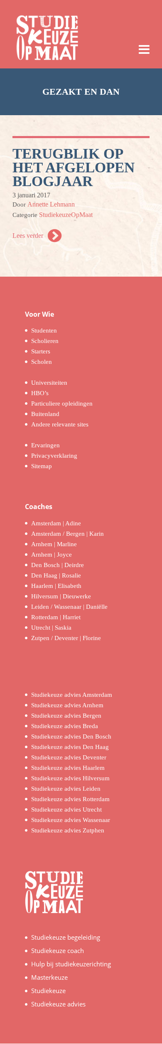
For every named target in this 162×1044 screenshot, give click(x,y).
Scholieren (45, 341)
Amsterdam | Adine (56, 523)
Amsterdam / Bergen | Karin (67, 533)
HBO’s (40, 393)
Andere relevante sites (59, 424)
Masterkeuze (49, 977)
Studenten (44, 330)
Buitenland (45, 414)
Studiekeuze (48, 990)
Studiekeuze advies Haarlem (68, 767)
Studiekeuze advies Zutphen (67, 830)
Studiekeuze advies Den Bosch (71, 736)
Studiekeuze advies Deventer (68, 757)
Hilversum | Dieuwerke (61, 596)
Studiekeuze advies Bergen (66, 715)
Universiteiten (49, 382)
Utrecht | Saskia (51, 627)
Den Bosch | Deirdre (57, 565)
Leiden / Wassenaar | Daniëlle (69, 606)
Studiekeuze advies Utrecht (66, 809)
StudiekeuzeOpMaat (66, 214)
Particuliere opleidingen (62, 403)
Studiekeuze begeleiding (65, 937)
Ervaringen (45, 445)
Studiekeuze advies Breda (64, 726)
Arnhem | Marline (54, 544)
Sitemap (41, 466)
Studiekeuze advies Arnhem (67, 705)
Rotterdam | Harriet (56, 617)
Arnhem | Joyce (51, 554)
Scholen (41, 361)
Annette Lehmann (51, 204)
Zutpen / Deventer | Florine (66, 638)
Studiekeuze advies (58, 1004)
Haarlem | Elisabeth (56, 586)
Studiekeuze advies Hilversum (70, 778)
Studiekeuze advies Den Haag (70, 747)
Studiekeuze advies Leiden (66, 788)
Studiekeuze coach (57, 950)
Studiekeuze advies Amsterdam (71, 694)
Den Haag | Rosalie (56, 575)
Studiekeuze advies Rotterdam (70, 799)
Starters (40, 351)
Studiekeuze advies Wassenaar (70, 820)
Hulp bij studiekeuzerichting (71, 964)
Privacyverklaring (54, 455)
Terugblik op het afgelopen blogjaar (73, 167)
